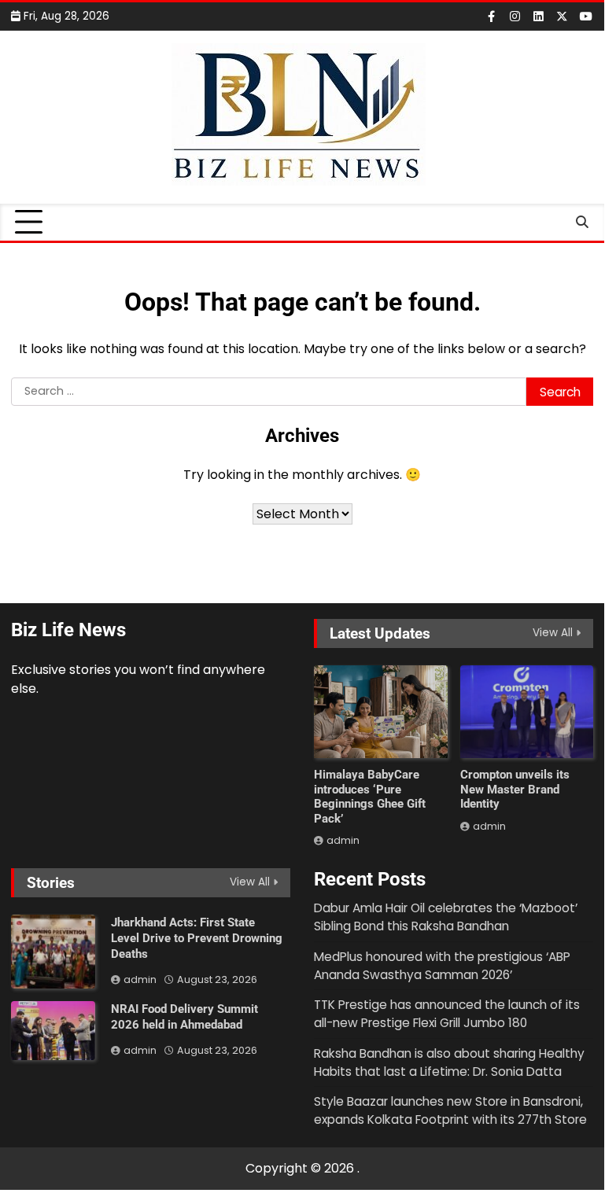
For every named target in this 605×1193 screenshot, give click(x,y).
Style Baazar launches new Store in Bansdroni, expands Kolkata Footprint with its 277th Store (450, 1110)
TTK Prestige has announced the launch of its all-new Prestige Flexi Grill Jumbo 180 (447, 1013)
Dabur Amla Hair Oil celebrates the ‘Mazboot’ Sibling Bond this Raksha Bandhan (445, 917)
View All (553, 632)
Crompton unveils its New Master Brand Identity (515, 789)
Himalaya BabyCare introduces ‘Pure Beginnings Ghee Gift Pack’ (370, 797)
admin (343, 840)
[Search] (581, 222)
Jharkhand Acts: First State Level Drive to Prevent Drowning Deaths (196, 938)
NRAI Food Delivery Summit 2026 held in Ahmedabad (184, 1017)
